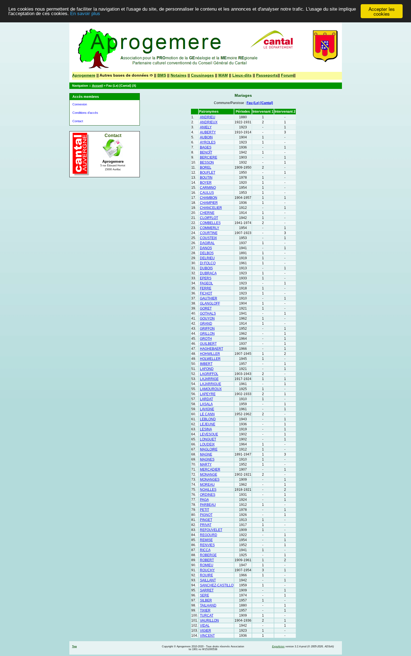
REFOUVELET (211, 530)
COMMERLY (209, 228)
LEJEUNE (207, 424)
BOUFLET (207, 172)
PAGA (204, 500)
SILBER (206, 600)
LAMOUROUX (211, 389)
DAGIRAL (207, 243)
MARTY (206, 464)
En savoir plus (85, 13)
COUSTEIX (208, 238)
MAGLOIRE (209, 449)
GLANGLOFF (210, 303)
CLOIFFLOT (209, 218)
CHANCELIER (211, 208)
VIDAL (205, 625)
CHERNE (207, 213)
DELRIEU (207, 258)
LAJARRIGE (209, 379)
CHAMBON (208, 198)
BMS (161, 75)
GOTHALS (208, 313)
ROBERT (207, 560)
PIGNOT (206, 515)
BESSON (207, 162)
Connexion (79, 104)
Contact (77, 121)
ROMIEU (206, 565)
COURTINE (209, 233)
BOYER (206, 183)
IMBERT (206, 364)
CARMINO (208, 188)
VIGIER (205, 631)
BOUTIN (206, 178)
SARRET (207, 590)
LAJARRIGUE (210, 384)
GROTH (206, 339)
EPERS (205, 278)
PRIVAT (205, 525)
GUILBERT (208, 344)
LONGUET (208, 439)
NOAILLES (208, 490)
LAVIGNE (207, 409)
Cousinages (202, 75)
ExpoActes (278, 646)
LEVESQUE (209, 434)
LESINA (206, 429)
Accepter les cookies (382, 11)
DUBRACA (208, 273)
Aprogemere (83, 75)
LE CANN (207, 414)
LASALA (206, 404)
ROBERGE (208, 555)
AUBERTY (208, 132)
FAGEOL (206, 283)
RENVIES (207, 545)
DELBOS (207, 253)
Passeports (267, 75)
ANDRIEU (207, 117)
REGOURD (208, 535)
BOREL (205, 167)
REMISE (206, 540)
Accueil (97, 85)
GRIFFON (207, 329)
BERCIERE (208, 157)
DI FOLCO (208, 263)
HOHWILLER (210, 354)
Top (74, 646)
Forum (287, 75)
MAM (223, 75)
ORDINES (207, 495)
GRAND (206, 323)
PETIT (204, 510)
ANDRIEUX (209, 122)
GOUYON (207, 318)
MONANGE (208, 474)
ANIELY (206, 127)
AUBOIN (206, 137)
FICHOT (206, 293)
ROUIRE (206, 575)
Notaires (178, 75)
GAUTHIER (208, 298)
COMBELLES (210, 223)
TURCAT (206, 615)
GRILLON (207, 334)
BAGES (205, 147)
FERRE (205, 288)
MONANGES (209, 480)
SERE (204, 595)
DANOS (206, 248)
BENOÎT (206, 152)
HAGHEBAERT (211, 349)
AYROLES (208, 142)
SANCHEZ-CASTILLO (216, 585)
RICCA (205, 550)
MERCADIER (210, 469)
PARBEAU (208, 505)
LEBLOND (208, 419)
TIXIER (205, 610)
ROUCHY (207, 570)
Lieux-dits (242, 75)
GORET (206, 308)
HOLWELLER (210, 359)
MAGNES (207, 459)
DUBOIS (206, 268)
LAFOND (207, 369)
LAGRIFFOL (209, 374)
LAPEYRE (208, 394)
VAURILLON (209, 620)
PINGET (206, 520)
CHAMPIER (209, 203)
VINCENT (207, 636)
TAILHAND (208, 605)
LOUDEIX (207, 444)
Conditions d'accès (85, 112)
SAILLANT (208, 580)
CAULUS (207, 193)
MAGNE (206, 454)
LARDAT (206, 399)
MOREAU (207, 485)
